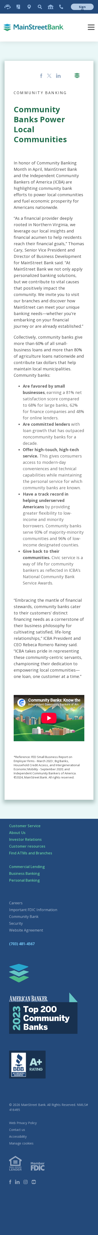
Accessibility (18, 1136)
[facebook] (12, 1182)
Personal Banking (24, 880)
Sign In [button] (82, 7)
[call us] (61, 6)
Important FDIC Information (33, 909)
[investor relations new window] (50, 6)
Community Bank (24, 916)
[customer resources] (18, 6)
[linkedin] (19, 1182)
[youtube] (35, 1182)
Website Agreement (26, 930)
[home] (19, 973)
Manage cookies (21, 1143)
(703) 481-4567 (22, 943)
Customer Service (25, 825)
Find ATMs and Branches (30, 853)
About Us (17, 832)
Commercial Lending (27, 866)
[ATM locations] (29, 6)
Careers (16, 902)
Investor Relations (25, 839)
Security (16, 923)
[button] (81, 7)
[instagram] (27, 1182)
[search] (40, 6)
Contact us (17, 1129)
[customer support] (7, 6)
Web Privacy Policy (23, 1123)
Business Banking (24, 873)
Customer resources (27, 846)
